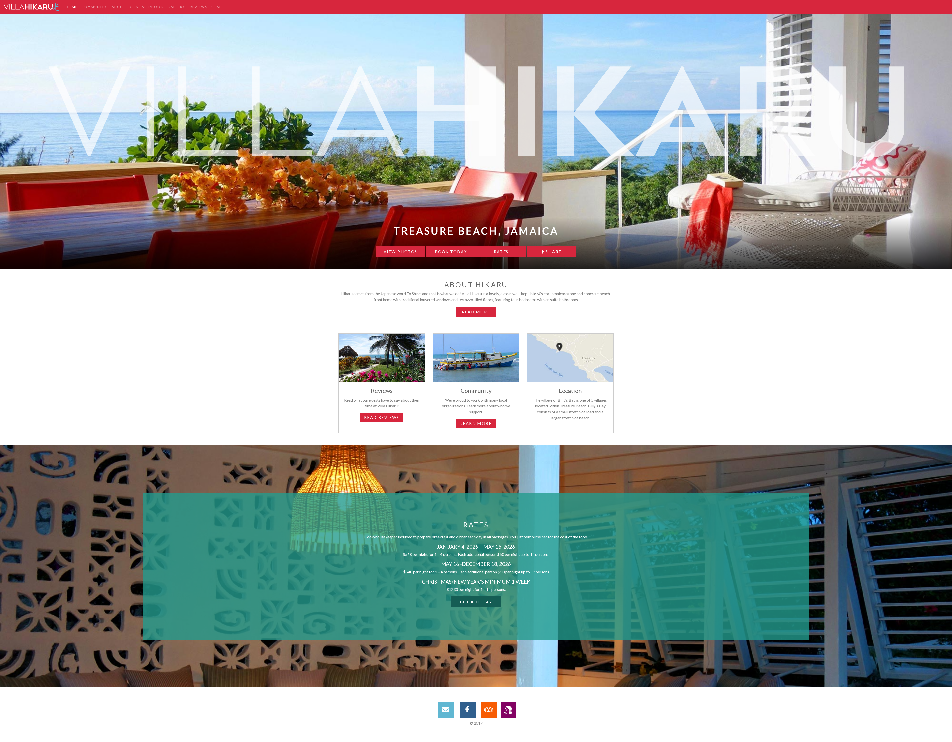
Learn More (476, 423)
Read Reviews (381, 417)
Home (72, 7)
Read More (476, 311)
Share (552, 251)
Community (94, 7)
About (119, 7)
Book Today (451, 251)
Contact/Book (147, 7)
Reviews (199, 7)
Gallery (176, 7)
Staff (217, 7)
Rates (501, 251)
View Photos (400, 251)
